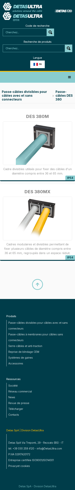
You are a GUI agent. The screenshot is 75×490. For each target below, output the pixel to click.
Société (13, 385)
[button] (37, 64)
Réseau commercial (20, 391)
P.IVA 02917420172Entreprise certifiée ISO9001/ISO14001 (31, 457)
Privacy (12, 465)
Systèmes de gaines (20, 357)
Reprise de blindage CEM (23, 351)
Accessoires (15, 363)
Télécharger (15, 408)
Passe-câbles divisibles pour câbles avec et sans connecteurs (38, 325)
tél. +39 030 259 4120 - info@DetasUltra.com (35, 448)
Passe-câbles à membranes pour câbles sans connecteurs (35, 337)
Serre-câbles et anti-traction (25, 346)
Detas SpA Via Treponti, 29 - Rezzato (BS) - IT (36, 442)
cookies (25, 465)
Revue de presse (18, 403)
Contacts (13, 414)
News (11, 397)
